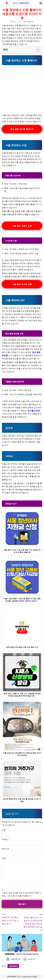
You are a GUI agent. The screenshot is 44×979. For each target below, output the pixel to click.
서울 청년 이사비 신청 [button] (22, 284)
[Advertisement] (22, 88)
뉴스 (19, 21)
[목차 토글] (37, 50)
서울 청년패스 (13, 966)
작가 (15, 21)
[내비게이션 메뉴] (40, 3)
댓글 (4, 858)
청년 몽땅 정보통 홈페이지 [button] (22, 129)
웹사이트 (5, 848)
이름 (4, 830)
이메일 (5, 839)
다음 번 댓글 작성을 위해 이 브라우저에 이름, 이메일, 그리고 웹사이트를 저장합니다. (21, 894)
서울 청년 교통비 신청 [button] (22, 225)
